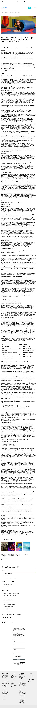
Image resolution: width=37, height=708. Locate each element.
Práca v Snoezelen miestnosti (10, 578)
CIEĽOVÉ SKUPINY (6, 590)
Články (12, 677)
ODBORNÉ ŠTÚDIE (6, 617)
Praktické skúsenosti (8, 575)
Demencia (6, 597)
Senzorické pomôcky (14, 679)
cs (32, 7)
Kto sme (12, 675)
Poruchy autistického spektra (10, 595)
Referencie (12, 684)
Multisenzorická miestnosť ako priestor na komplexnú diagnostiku (18, 554)
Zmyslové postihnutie (8, 600)
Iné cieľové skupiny (7, 611)
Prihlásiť (18, 659)
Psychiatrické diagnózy (8, 606)
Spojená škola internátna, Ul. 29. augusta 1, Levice (26, 553)
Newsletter (12, 683)
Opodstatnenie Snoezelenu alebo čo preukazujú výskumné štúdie (11, 553)
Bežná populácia (7, 608)
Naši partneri (13, 682)
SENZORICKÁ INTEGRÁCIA (8, 581)
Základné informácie (8, 573)
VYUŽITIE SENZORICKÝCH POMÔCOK (11, 614)
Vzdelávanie (12, 678)
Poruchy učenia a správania (9, 604)
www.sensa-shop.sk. (22, 703)
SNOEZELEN (5, 570)
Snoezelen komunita (14, 676)
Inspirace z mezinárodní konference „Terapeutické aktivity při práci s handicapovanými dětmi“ (4, 555)
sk (29, 7)
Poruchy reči (6, 602)
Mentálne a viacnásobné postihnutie (11, 593)
